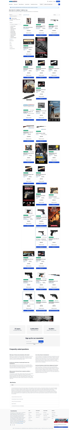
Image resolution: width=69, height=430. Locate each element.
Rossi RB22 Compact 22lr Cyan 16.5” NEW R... (28, 259)
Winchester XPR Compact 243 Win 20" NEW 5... (41, 175)
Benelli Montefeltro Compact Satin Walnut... (40, 196)
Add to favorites (30, 33)
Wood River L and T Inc (26, 155)
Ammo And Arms (24, 134)
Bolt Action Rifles (13, 32)
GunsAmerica (14, 410)
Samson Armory (38, 219)
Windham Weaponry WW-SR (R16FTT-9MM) (53, 26)
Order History (38, 415)
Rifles (29, 414)
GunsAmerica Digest (20, 423)
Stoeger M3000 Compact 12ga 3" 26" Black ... (54, 69)
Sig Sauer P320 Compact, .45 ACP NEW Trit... (28, 112)
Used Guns (30, 417)
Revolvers (12, 27)
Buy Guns (37, 412)
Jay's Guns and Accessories (51, 28)
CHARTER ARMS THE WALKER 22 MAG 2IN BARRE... (54, 302)
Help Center (53, 412)
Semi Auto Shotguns (13, 37)
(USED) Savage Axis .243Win (40, 133)
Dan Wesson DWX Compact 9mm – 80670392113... (41, 218)
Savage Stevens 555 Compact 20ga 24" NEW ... (41, 90)
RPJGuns (37, 134)
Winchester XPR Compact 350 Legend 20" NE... (41, 69)
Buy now (29, 56)
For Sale (41, 4)
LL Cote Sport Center (25, 49)
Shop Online (10, 4)
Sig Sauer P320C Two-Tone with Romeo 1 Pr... (41, 111)
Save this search (27, 14)
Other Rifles (12, 36)
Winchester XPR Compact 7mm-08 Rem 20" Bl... (28, 175)
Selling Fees (45, 415)
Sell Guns (58, 1)
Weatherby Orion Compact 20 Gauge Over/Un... (28, 132)
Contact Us (53, 414)
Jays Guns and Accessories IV (38, 28)
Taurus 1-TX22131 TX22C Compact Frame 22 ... (27, 217)
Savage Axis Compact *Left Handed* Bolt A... (53, 281)
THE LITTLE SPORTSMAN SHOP (26, 219)
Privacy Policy (46, 428)
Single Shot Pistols (13, 28)
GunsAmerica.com (19, 428)
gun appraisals (21, 421)
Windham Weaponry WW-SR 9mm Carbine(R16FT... (40, 26)
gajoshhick (50, 240)
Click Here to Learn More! (34, 7)
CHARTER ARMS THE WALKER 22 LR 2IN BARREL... (41, 302)
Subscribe (40, 341)
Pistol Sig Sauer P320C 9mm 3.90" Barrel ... (27, 281)
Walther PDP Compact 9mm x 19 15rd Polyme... (54, 239)
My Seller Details (46, 414)
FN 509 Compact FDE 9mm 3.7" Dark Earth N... (28, 69)
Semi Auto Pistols (13, 26)
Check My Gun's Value (34, 4)
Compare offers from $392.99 (54, 310)
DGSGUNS (50, 198)
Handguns (30, 412)
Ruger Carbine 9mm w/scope (28, 27)
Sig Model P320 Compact (53, 196)
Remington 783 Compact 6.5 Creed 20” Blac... (27, 47)
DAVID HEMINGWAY (26, 28)
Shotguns (30, 415)
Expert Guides (27, 4)
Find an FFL (38, 417)
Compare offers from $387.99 (41, 310)
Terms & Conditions (50, 428)
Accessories (30, 420)
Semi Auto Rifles (13, 31)
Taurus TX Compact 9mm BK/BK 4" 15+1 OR (41, 281)
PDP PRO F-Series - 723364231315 (26, 303)
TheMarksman (25, 113)
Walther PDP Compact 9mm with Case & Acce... (28, 153)
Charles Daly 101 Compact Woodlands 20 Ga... (53, 153)
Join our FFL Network (46, 417)
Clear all (20, 14)
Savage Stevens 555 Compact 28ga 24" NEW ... (41, 259)
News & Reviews (21, 4)
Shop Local (15, 4)
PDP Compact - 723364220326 (41, 239)
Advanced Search (38, 414)
